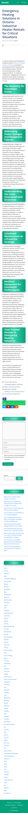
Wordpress (7, 793)
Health (6, 674)
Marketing (7, 698)
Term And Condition (10, 805)
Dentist (6, 624)
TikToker (6, 772)
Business (6, 597)
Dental (6, 621)
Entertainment (8, 637)
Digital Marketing (9, 626)
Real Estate (7, 722)
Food (5, 653)
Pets (5, 714)
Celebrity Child (8, 613)
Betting (6, 587)
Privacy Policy (17, 802)
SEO (5, 732)
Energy (6, 634)
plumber (6, 716)
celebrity (6, 610)
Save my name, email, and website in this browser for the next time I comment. (14, 457)
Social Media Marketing (11, 753)
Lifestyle (6, 692)
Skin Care (7, 743)
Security (6, 729)
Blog (5, 592)
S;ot (5, 727)
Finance (6, 642)
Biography (7, 589)
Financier (6, 645)
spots (5, 767)
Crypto (6, 618)
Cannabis (6, 602)
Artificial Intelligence (10, 579)
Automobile (7, 581)
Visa (5, 785)
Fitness (6, 647)
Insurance (7, 684)
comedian (7, 616)
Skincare (6, 745)
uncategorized (8, 780)
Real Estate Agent (9, 724)
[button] (18, 2)
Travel (6, 777)
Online (6, 708)
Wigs (5, 790)
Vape (5, 782)
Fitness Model (8, 650)
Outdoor (6, 711)
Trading (6, 774)
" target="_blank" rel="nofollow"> (14, 402)
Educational (7, 632)
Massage (6, 700)
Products (6, 719)
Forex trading (8, 655)
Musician (6, 706)
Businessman (8, 600)
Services (6, 737)
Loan (5, 695)
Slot (5, 748)
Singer (6, 740)
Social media (7, 751)
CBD (5, 608)
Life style (6, 690)
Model (6, 703)
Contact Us (14, 807)
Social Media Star (9, 756)
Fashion (6, 639)
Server (6, 735)
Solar (5, 761)
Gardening (7, 663)
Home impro (8, 677)
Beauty (6, 584)
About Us (9, 802)
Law (5, 687)
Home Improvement (10, 382)
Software (6, 759)
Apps (5, 576)
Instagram (7, 682)
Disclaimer (20, 805)
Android (6, 573)
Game (6, 658)
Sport (5, 764)
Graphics (6, 669)
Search (6, 475)
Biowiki (5, 2)
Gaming (6, 661)
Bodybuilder (7, 594)
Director (6, 629)
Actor (5, 568)
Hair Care (7, 671)
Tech (5, 769)
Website (6, 788)
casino (6, 605)
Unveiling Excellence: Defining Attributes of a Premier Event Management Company (12, 386)
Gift (5, 666)
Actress (6, 571)
